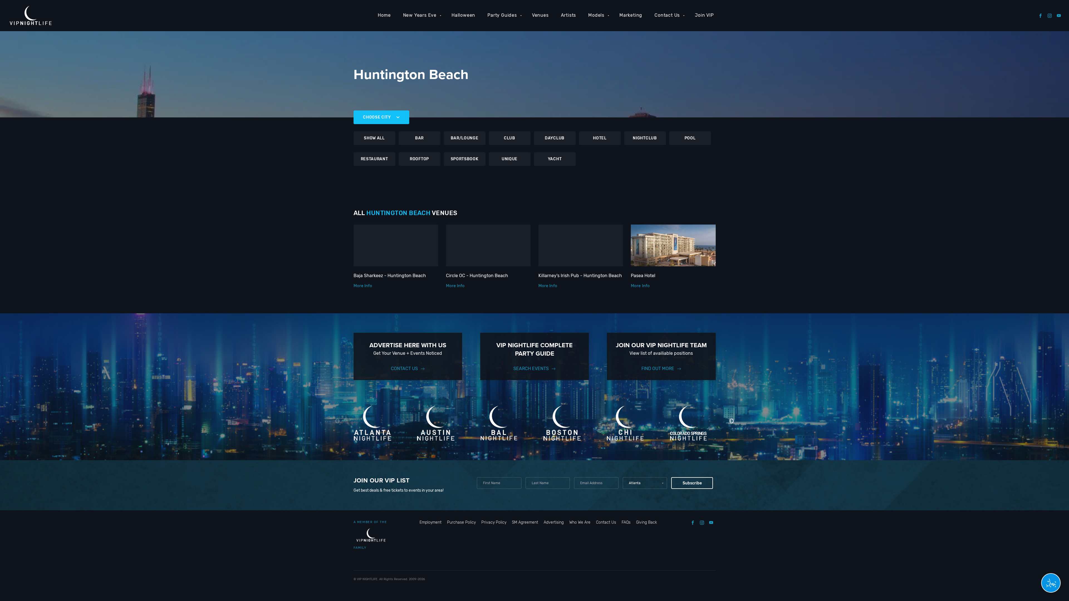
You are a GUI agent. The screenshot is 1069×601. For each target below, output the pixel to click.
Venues (540, 15)
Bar (419, 138)
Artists (568, 15)
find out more (657, 368)
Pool (690, 138)
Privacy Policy (493, 522)
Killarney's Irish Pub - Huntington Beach (580, 275)
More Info (363, 285)
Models (596, 15)
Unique (510, 159)
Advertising (554, 522)
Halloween (463, 15)
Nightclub (645, 138)
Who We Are (579, 522)
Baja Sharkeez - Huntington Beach (390, 275)
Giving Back (646, 522)
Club (509, 138)
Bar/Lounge (465, 138)
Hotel (600, 138)
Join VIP (704, 15)
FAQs (626, 522)
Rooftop (419, 159)
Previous (337, 421)
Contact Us (667, 15)
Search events (531, 368)
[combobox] (645, 483)
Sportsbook (465, 159)
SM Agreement (525, 522)
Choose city (377, 117)
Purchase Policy (461, 522)
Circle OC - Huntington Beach (477, 275)
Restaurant (374, 159)
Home (384, 15)
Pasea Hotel (643, 275)
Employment (431, 522)
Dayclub (555, 138)
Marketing (630, 15)
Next (731, 421)
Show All (374, 138)
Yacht (555, 159)
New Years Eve (420, 15)
